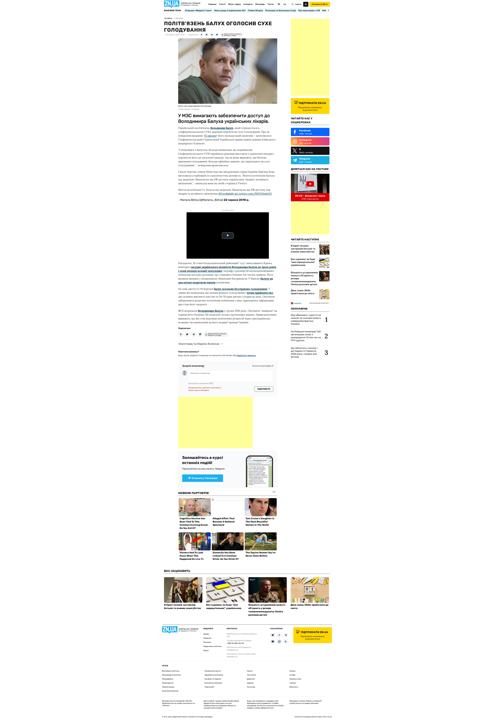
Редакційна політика (212, 646)
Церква (250, 683)
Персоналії (209, 687)
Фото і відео (234, 4)
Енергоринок (168, 683)
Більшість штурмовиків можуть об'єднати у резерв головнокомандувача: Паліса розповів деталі (304, 278)
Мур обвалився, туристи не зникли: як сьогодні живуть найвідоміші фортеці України (306, 319)
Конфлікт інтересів (213, 679)
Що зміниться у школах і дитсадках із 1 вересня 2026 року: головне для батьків (304, 352)
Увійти (298, 4)
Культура (251, 687)
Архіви (206, 634)
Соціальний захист (213, 671)
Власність (293, 687)
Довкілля (251, 679)
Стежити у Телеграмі (204, 478)
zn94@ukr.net (232, 650)
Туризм (292, 683)
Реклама (207, 642)
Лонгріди (260, 4)
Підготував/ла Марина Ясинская (198, 343)
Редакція (207, 638)
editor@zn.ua (232, 657)
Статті (222, 4)
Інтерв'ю (248, 4)
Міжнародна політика (171, 675)
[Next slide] (328, 10)
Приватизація (168, 687)
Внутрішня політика (170, 671)
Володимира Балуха (210, 310)
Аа (306, 4)
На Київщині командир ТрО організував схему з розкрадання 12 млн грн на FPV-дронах (306, 336)
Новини (212, 4)
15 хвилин (210, 135)
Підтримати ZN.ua (320, 4)
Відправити (263, 389)
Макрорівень (167, 679)
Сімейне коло (295, 679)
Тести (271, 4)
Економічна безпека (213, 683)
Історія (292, 675)
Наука (249, 671)
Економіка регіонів (170, 691)
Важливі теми (172, 11)
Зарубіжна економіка (214, 675)
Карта (206, 650)
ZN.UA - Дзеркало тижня (310, 195)
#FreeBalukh (226, 193)
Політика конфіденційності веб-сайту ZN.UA (313, 717)
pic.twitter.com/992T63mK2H (253, 193)
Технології (251, 675)
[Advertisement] (215, 422)
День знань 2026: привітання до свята (302, 292)
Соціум (292, 671)
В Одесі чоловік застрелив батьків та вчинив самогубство (303, 248)
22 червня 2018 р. (236, 200)
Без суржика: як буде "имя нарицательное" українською (303, 262)
